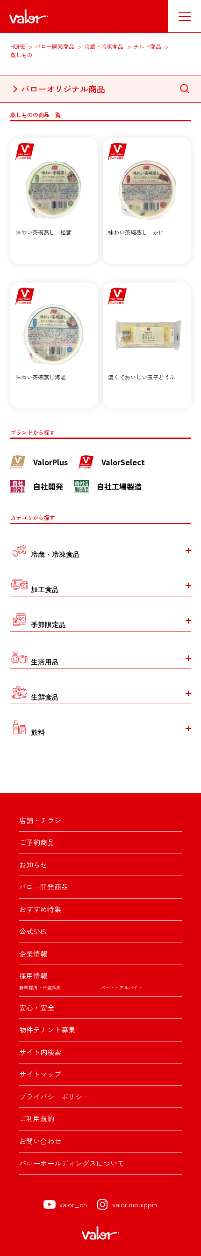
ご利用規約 (36, 1118)
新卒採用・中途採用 (40, 987)
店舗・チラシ (40, 820)
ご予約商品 (36, 842)
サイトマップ (40, 1074)
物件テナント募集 (47, 1029)
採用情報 (33, 976)
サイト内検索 (40, 1052)
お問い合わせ (40, 1141)
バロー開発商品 (43, 887)
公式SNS (32, 931)
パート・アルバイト (121, 987)
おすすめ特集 (40, 909)
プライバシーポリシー (54, 1096)
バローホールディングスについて (71, 1163)
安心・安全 (36, 1007)
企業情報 (33, 954)
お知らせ (33, 865)
